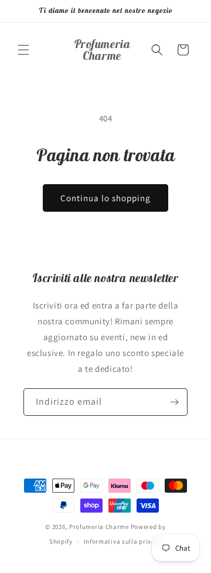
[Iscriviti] (174, 402)
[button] (23, 50)
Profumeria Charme (99, 527)
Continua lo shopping (105, 198)
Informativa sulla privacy (123, 541)
